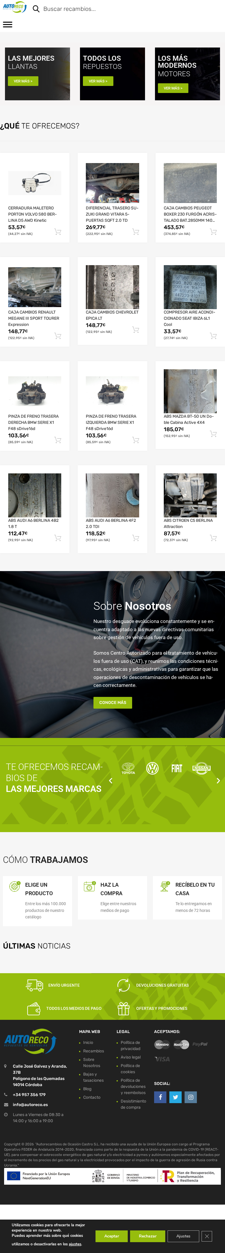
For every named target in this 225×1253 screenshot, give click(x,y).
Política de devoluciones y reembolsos (133, 1086)
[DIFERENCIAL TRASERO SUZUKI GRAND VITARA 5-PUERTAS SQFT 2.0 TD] (112, 183)
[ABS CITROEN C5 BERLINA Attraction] (190, 495)
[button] (110, 780)
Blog (87, 1088)
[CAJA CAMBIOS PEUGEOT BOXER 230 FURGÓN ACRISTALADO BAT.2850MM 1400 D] (190, 183)
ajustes (75, 1244)
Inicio (88, 1042)
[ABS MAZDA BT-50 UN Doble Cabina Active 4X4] (190, 391)
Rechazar (147, 1236)
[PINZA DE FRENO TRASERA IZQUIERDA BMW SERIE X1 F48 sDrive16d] (112, 391)
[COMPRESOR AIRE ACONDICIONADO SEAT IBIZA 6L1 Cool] (190, 287)
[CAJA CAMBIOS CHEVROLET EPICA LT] (112, 287)
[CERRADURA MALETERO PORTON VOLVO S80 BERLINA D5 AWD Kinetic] (34, 183)
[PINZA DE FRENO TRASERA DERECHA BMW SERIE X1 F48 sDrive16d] (34, 391)
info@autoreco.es (30, 1104)
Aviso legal (131, 1057)
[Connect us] (160, 1097)
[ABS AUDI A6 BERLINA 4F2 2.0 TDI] (112, 495)
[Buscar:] (123, 9)
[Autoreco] (15, 7)
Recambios (93, 1051)
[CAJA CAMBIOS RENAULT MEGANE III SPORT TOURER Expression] (34, 287)
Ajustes (183, 1236)
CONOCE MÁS (112, 702)
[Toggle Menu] (7, 26)
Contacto (91, 1097)
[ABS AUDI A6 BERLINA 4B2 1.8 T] (34, 495)
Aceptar (111, 1236)
